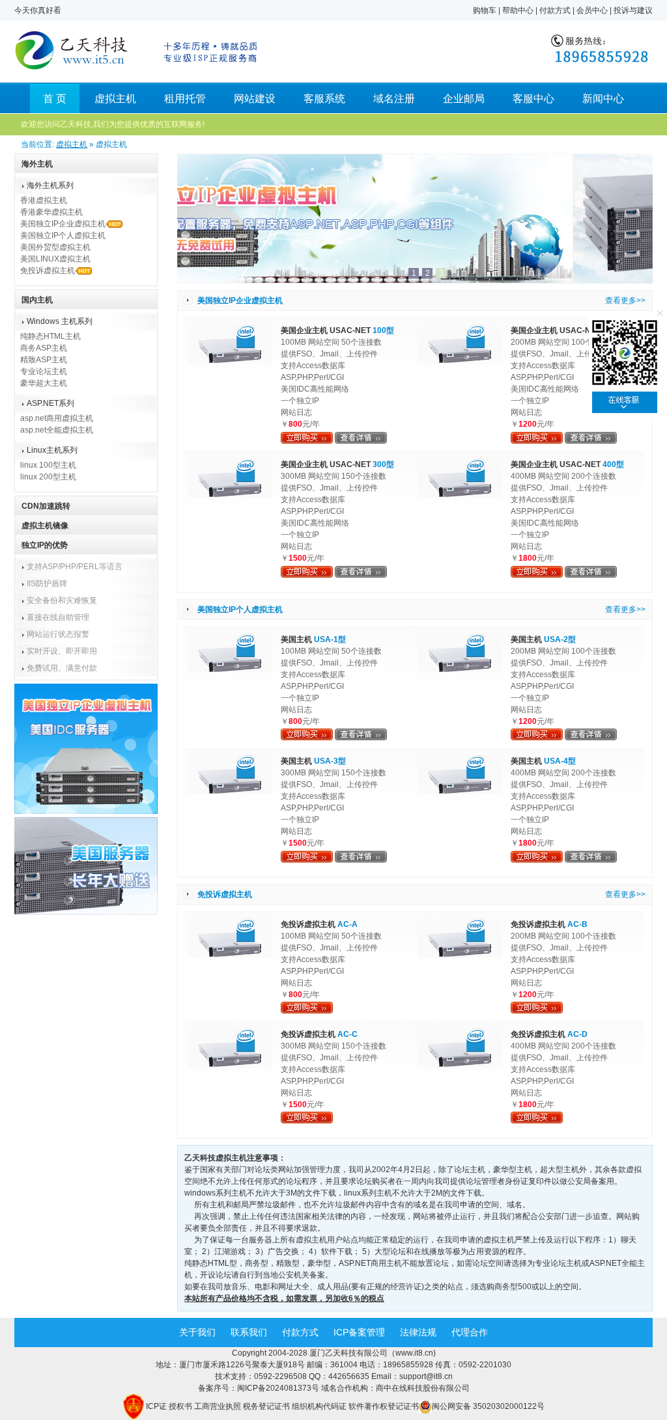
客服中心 (533, 98)
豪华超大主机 (43, 383)
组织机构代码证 (319, 1406)
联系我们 (249, 1332)
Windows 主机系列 (59, 321)
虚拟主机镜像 (44, 525)
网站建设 (255, 98)
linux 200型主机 (48, 476)
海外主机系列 (50, 185)
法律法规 (418, 1332)
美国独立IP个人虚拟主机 (63, 235)
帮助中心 (517, 10)
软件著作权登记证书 (383, 1406)
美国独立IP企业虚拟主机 (63, 223)
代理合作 (469, 1332)
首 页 (54, 98)
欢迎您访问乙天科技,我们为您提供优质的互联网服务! (113, 124)
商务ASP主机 (43, 348)
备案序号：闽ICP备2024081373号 (259, 1388)
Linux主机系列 (52, 450)
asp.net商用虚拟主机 (56, 418)
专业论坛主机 (43, 371)
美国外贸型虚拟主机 (55, 247)
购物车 (484, 10)
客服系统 (324, 98)
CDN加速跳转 (45, 506)
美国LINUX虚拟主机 (55, 258)
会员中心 (592, 10)
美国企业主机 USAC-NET (337, 330)
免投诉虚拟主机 (47, 270)
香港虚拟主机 (43, 200)
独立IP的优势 (44, 545)
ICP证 (156, 1406)
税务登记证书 (266, 1406)
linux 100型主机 (48, 465)
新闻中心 (603, 98)
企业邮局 (464, 98)
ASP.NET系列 (50, 403)
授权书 (180, 1406)
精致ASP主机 (43, 359)
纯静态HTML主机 (50, 336)
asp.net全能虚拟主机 (56, 430)
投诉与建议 (633, 10)
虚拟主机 (115, 98)
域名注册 (394, 98)
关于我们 (197, 1332)
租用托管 (185, 98)
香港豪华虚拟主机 (51, 212)
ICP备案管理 (359, 1332)
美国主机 (313, 639)
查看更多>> (625, 300)
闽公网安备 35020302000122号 (488, 1406)
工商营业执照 (217, 1406)
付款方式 (555, 10)
